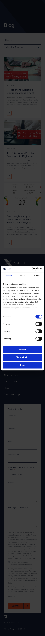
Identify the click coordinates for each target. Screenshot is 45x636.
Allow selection (22, 357)
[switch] (38, 324)
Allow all (22, 349)
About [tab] (36, 276)
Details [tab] (22, 276)
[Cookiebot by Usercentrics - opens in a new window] (32, 268)
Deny (22, 365)
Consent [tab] (8, 276)
